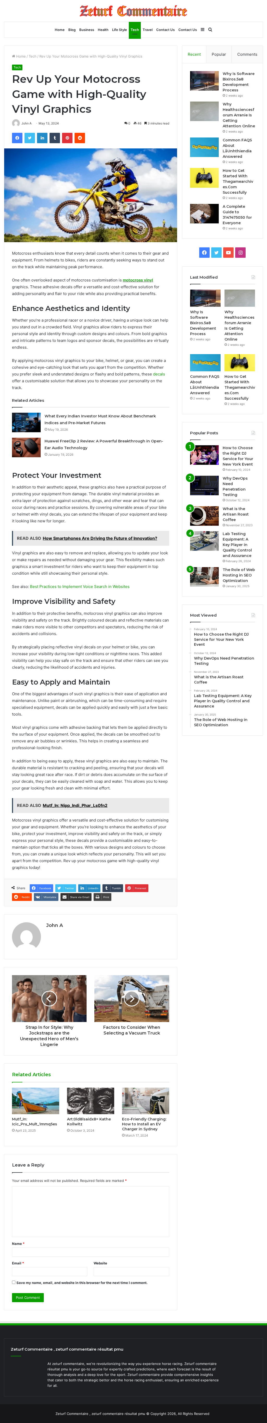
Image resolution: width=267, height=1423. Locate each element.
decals (159, 374)
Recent (194, 54)
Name (18, 1244)
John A (54, 925)
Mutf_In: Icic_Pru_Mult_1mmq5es (34, 1121)
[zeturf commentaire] (133, 10)
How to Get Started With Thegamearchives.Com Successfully (238, 181)
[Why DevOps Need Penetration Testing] (204, 485)
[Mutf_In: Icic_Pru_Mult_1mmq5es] (35, 1101)
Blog (72, 30)
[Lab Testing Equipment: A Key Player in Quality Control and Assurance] (204, 541)
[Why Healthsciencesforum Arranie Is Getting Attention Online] (204, 111)
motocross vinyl (138, 280)
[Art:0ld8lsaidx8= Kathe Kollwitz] (90, 1101)
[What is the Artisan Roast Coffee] (204, 516)
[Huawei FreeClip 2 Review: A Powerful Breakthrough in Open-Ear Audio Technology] (26, 447)
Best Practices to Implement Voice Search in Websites (80, 586)
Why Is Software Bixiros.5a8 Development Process (203, 323)
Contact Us (165, 30)
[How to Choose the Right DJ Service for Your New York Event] (204, 455)
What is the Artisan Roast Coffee (236, 514)
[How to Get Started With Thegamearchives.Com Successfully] (204, 178)
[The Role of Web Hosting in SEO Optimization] (204, 577)
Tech (135, 30)
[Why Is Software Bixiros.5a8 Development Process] (204, 81)
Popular (219, 54)
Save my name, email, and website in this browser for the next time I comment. (82, 1283)
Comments (247, 54)
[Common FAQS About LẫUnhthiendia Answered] (204, 147)
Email (18, 1263)
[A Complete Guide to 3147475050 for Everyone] (204, 213)
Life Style (119, 30)
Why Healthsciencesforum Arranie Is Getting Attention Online (239, 115)
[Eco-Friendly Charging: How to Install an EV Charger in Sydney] (145, 1101)
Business (86, 30)
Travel (148, 30)
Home (60, 30)
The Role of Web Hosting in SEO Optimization (239, 575)
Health (103, 30)
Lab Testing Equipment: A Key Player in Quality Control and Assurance (237, 544)
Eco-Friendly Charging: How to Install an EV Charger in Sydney (144, 1124)
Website (100, 1263)
